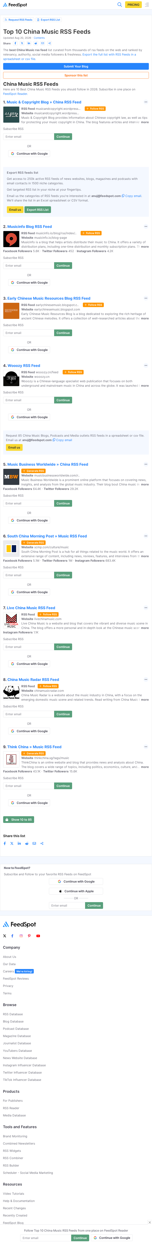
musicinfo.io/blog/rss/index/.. (56, 233)
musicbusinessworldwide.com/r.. (57, 475)
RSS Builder (11, 1165)
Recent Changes (14, 1208)
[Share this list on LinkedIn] (29, 43)
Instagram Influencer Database (24, 1065)
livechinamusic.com (48, 619)
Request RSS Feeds (20, 19)
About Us (9, 957)
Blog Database (13, 1021)
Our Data (9, 964)
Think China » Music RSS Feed (34, 747)
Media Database (14, 1115)
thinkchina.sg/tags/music (51, 758)
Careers (17, 971)
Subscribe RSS (13, 129)
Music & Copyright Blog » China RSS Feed (44, 102)
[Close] (150, 1222)
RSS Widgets (12, 1151)
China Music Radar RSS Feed (33, 679)
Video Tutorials (13, 1193)
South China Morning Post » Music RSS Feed (47, 536)
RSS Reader (11, 1108)
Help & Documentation (19, 1201)
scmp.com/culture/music (51, 547)
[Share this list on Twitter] (22, 43)
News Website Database (20, 1058)
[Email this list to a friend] (42, 43)
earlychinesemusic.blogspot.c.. (57, 305)
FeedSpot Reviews (16, 978)
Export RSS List (50, 19)
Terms (7, 993)
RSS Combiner (13, 1158)
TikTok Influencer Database (22, 1080)
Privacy (8, 986)
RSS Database (13, 1014)
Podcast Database (16, 1029)
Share (7, 43)
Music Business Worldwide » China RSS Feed (47, 464)
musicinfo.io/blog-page (50, 237)
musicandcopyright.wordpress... (58, 109)
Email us (15, 210)
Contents (39, 37)
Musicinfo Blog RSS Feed (29, 226)
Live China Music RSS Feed (31, 608)
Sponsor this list (76, 75)
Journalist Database (17, 1043)
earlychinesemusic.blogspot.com (57, 309)
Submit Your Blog (76, 66)
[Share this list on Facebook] (15, 43)
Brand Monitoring (15, 1136)
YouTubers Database (17, 1051)
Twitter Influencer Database (22, 1072)
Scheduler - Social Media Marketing (28, 1173)
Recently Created (15, 1215)
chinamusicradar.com (49, 690)
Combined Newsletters (19, 1143)
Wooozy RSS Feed (24, 365)
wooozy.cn (41, 376)
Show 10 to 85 (21, 819)
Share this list (14, 836)
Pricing (133, 5)
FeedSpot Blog (13, 1223)
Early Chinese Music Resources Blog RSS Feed (48, 298)
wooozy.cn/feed (47, 372)
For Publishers (13, 1100)
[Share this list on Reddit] (36, 43)
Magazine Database (17, 1036)
